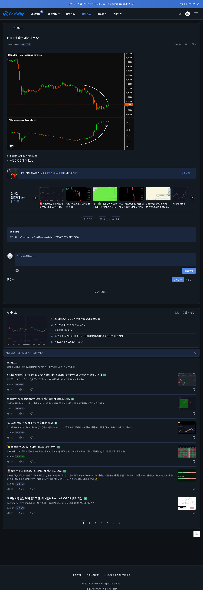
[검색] (195, 353)
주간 (185, 312)
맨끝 (119, 523)
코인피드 (86, 13)
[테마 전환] (180, 13)
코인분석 (102, 13)
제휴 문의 (77, 575)
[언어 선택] (187, 13)
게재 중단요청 (93, 575)
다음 (113, 523)
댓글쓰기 (189, 270)
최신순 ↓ (190, 279)
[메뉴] (196, 13)
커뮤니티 (118, 13)
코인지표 (52, 13)
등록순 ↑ (178, 279)
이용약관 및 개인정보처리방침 (117, 575)
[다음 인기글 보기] (192, 197)
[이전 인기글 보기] (35, 197)
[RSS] (197, 534)
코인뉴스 (70, 13)
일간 (177, 312)
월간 (192, 312)
